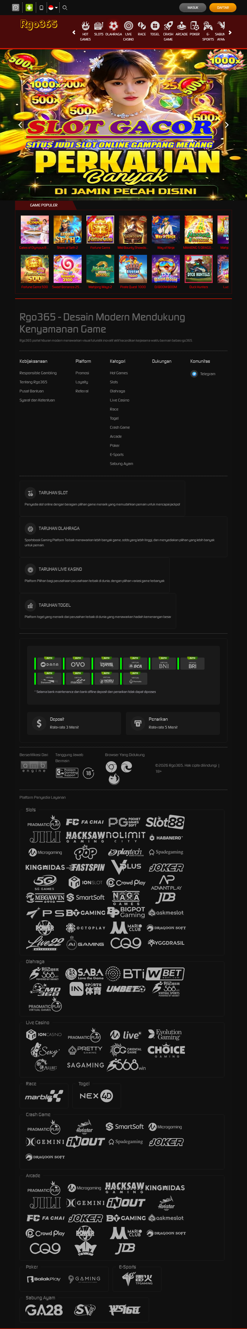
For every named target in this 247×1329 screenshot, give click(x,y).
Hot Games (85, 36)
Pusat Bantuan (32, 391)
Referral (82, 391)
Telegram (207, 373)
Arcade (182, 34)
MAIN (38, 229)
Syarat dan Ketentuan (37, 400)
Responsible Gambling (38, 372)
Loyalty (82, 382)
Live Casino (128, 36)
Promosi (82, 372)
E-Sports (208, 36)
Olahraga (113, 34)
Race (142, 34)
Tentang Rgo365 (33, 382)
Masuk (193, 7)
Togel (155, 34)
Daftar (223, 7)
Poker (195, 34)
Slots (98, 34)
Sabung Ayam (221, 36)
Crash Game (168, 36)
